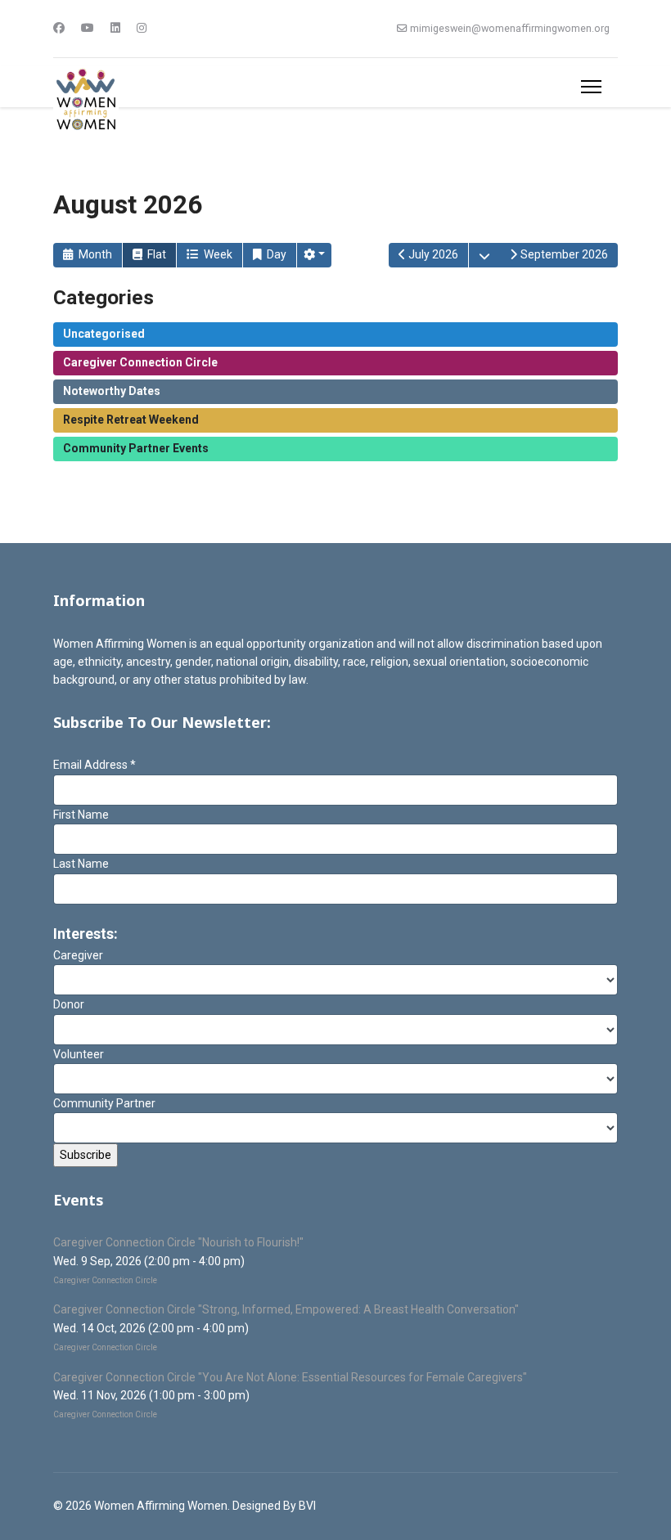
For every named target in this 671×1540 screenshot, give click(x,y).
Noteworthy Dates (111, 390)
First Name (81, 814)
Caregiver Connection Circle (140, 362)
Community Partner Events (136, 448)
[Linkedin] (115, 27)
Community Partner (104, 1103)
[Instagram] (141, 27)
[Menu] (591, 86)
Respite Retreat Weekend (131, 419)
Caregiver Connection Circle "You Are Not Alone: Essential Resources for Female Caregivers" (290, 1377)
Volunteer (78, 1054)
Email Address (94, 764)
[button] (314, 255)
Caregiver (78, 955)
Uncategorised (104, 333)
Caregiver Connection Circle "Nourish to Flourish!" (178, 1242)
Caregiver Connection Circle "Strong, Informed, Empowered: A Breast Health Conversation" (286, 1309)
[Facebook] (59, 27)
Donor (68, 1004)
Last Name (81, 863)
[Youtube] (87, 27)
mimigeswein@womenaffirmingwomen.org (510, 28)
